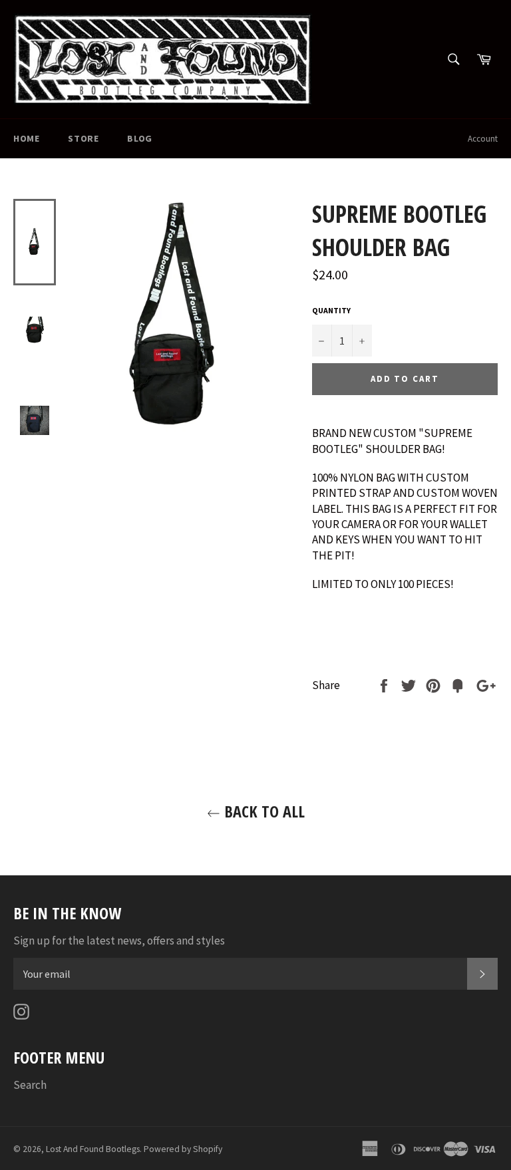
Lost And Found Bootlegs (93, 1149)
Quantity (331, 310)
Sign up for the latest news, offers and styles (119, 940)
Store (83, 138)
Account (483, 138)
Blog (139, 138)
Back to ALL (262, 811)
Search (30, 1085)
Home (26, 138)
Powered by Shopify (183, 1149)
